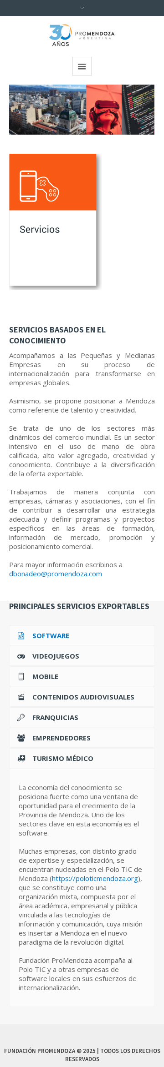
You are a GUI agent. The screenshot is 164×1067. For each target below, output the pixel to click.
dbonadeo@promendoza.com (55, 573)
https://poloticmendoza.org (95, 878)
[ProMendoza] (82, 35)
